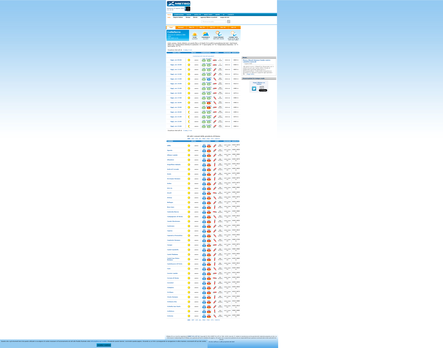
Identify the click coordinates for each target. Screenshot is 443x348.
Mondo (195, 17)
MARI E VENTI (208, 14)
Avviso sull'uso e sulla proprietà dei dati (221, 341)
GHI (197, 139)
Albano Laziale (172, 155)
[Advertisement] (234, 6)
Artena (169, 197)
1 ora (185, 50)
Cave (169, 268)
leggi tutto (250, 74)
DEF (193, 139)
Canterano (170, 226)
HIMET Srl (191, 336)
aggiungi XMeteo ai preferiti (209, 17)
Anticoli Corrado (173, 169)
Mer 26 (202, 27)
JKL (200, 139)
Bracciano (170, 207)
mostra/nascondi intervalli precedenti (203, 56)
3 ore (190, 50)
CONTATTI (230, 14)
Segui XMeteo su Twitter (259, 83)
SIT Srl (197, 336)
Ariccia (169, 188)
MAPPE (217, 14)
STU (212, 139)
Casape (169, 245)
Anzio (169, 174)
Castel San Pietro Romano (173, 259)
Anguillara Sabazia (173, 164)
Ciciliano (170, 292)
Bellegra (170, 202)
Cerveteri (170, 283)
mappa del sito (224, 17)
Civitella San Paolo (174, 306)
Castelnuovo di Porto (174, 264)
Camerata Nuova (173, 212)
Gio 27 (212, 27)
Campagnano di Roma (175, 216)
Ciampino (170, 287)
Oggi (171, 27)
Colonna (170, 316)
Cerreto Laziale (172, 273)
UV (223, 14)
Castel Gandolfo (173, 249)
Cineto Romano (172, 297)
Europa (188, 17)
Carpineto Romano (173, 240)
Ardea (169, 183)
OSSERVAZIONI (179, 14)
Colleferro (170, 311)
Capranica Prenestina (174, 235)
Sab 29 (233, 27)
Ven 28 (222, 27)
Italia (169, 17)
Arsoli (169, 193)
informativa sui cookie (99, 341)
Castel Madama (172, 254)
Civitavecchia (172, 302)
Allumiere (170, 160)
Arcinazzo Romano (173, 179)
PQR (208, 139)
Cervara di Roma (173, 278)
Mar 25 (191, 27)
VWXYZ (217, 139)
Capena (169, 231)
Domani (181, 27)
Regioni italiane (178, 17)
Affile (169, 145)
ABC (188, 139)
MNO (203, 139)
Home (169, 14)
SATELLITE (197, 14)
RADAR (189, 14)
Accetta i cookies (103, 345)
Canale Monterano (173, 221)
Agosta (169, 150)
